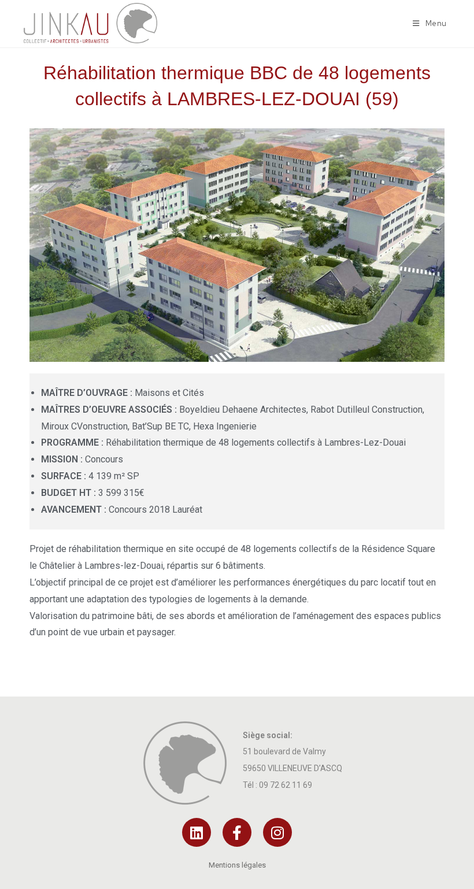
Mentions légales (237, 865)
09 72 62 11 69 (285, 785)
